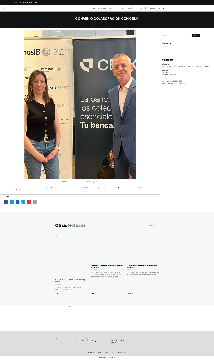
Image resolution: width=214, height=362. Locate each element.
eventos (168, 49)
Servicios (112, 8)
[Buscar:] (177, 35)
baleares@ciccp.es (92, 341)
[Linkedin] (150, 340)
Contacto (153, 8)
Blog (146, 8)
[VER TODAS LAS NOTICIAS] (158, 226)
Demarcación (102, 8)
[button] (210, 8)
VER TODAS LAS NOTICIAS (147, 225)
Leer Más (58, 293)
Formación (138, 8)
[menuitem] (159, 8)
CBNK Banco (86, 188)
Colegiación (121, 8)
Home (93, 8)
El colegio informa (94, 182)
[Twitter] (146, 340)
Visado (130, 8)
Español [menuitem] (112, 358)
